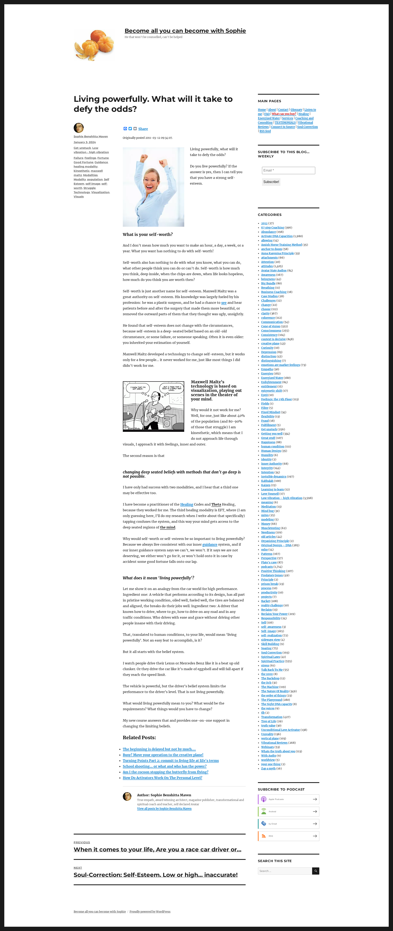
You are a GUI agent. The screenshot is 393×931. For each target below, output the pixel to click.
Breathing (267, 287)
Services (287, 118)
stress (265, 665)
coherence (268, 318)
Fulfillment (268, 425)
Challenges (268, 300)
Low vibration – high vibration (281, 498)
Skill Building (270, 644)
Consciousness (271, 330)
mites (265, 515)
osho (264, 549)
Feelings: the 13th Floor (276, 399)
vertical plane (270, 738)
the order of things (273, 695)
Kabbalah (267, 481)
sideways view (270, 640)
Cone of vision (270, 326)
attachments (269, 257)
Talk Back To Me (272, 670)
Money (265, 524)
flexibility (267, 416)
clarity (265, 313)
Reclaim (266, 609)
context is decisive (273, 339)
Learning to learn (272, 489)
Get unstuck (82, 147)
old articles (268, 536)
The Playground (271, 700)
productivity (269, 592)
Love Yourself (270, 494)
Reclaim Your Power (274, 614)
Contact (283, 109)
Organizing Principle (275, 541)
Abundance (268, 232)
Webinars (267, 747)
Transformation (271, 717)
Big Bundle (268, 283)
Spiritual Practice (272, 661)
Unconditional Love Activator (280, 730)
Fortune (103, 157)
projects (266, 597)
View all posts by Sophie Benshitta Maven (164, 808)
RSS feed (265, 131)
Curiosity (267, 348)
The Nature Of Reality (275, 691)
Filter (264, 408)
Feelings (90, 157)
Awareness (268, 275)
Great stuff (268, 438)
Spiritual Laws (270, 657)
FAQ (267, 114)
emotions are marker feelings (280, 365)
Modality (80, 179)
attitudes (267, 266)
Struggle (90, 188)
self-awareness (271, 627)
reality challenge (272, 605)
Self (263, 622)
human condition (272, 446)
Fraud (265, 421)
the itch (266, 682)
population (95, 179)
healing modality (86, 166)
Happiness (268, 442)
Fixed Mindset (270, 412)
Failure (78, 157)
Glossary (296, 109)
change (266, 305)
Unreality (267, 734)
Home (262, 109)
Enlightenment (271, 382)
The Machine (270, 687)
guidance (209, 544)
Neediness (268, 532)
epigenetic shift (271, 391)
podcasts (267, 567)
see (224, 303)
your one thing (271, 764)
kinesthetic (82, 170)
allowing (267, 240)
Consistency (269, 335)
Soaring (266, 648)
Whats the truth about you (278, 751)
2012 (264, 223)
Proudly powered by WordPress (150, 911)
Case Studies (269, 296)
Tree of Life (268, 721)
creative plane (270, 343)
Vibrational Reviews (274, 743)
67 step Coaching (272, 227)
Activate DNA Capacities (277, 236)
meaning (267, 502)
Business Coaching (274, 292)
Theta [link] (216, 504)
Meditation (268, 506)
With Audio (268, 755)
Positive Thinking (273, 571)
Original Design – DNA (276, 545)
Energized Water (269, 118)
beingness (268, 279)
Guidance (101, 162)
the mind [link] (167, 527)
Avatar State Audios (274, 270)
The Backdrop (270, 678)
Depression (268, 352)
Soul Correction (307, 127)
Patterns (266, 554)
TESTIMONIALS (285, 122)
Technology (82, 192)
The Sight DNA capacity (276, 704)
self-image (93, 183)
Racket (265, 601)
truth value (268, 725)
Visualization (100, 192)
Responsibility (270, 618)
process (266, 588)
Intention (267, 472)
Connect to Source (283, 127)
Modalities (90, 175)
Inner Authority (271, 464)
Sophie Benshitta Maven (91, 136)
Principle (267, 579)
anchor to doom (271, 249)
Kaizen (265, 485)
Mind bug (267, 511)
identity (266, 459)
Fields (265, 403)
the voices (267, 708)
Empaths (267, 369)
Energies (267, 373)
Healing (186, 504)
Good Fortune (83, 162)
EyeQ (264, 395)
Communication (272, 322)
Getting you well (271, 433)
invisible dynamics (273, 476)
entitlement (269, 386)
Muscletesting (270, 528)
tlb (263, 713)
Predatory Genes (272, 575)
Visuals (79, 196)
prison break (269, 584)
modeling (267, 519)
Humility (267, 455)
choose (266, 309)
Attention (267, 262)
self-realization (271, 635)
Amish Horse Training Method (281, 245)
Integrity (267, 468)
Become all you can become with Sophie (185, 30)
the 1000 (267, 674)
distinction (268, 356)
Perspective (269, 558)
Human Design (271, 451)
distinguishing (271, 360)
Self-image (268, 631)
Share (143, 128)
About (272, 109)
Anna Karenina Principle (277, 253)
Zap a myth (268, 768)
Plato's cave (269, 562)
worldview (268, 760)
